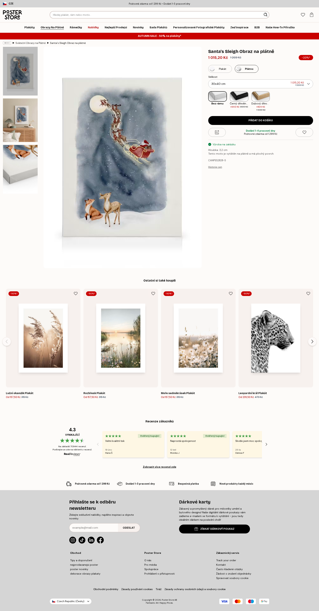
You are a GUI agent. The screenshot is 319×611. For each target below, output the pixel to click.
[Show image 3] (20, 169)
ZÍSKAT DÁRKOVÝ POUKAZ (217, 528)
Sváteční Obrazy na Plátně (31, 43)
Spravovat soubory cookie (232, 578)
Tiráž (159, 589)
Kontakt (221, 564)
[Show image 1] (20, 71)
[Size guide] (217, 132)
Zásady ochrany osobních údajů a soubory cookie (195, 589)
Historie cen (215, 167)
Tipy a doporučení (81, 560)
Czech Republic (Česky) (70, 601)
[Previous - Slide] (205, 101)
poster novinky (79, 569)
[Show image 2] (20, 120)
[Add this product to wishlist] (304, 132)
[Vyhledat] (266, 15)
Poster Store (168, 600)
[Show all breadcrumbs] (7, 43)
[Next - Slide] (316, 101)
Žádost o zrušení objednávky (233, 573)
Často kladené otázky (229, 569)
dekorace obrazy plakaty (85, 573)
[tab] (303, 15)
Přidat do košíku (260, 120)
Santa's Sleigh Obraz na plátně (68, 43)
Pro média (150, 564)
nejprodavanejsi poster (84, 564)
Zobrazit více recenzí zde (159, 466)
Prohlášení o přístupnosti (159, 573)
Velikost (212, 76)
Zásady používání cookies (137, 589)
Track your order (226, 560)
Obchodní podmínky (105, 589)
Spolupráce (151, 569)
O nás (147, 560)
